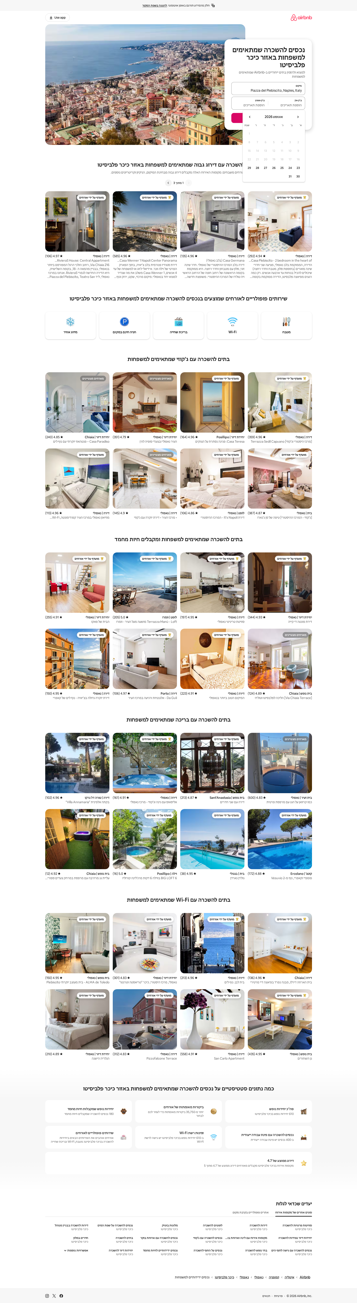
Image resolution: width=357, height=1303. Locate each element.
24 (290, 168)
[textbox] (287, 105)
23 (298, 168)
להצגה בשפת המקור (154, 5)
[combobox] (268, 90)
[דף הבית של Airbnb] (301, 17)
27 (265, 168)
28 (257, 168)
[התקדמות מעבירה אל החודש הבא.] (250, 117)
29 (249, 168)
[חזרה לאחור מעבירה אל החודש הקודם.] (298, 117)
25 (282, 168)
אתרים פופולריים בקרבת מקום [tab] (251, 1212)
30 (298, 176)
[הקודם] (188, 183)
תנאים (266, 1296)
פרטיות (278, 1296)
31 (290, 176)
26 (274, 168)
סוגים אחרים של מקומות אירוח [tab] (293, 1212)
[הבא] (168, 183)
